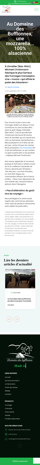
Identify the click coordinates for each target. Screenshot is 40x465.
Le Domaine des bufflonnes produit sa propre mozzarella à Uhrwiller (19, 301)
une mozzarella (25, 148)
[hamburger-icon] (36, 9)
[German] (36, 2)
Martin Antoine (13, 87)
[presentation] (9, 319)
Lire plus (10, 305)
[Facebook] (19, 445)
